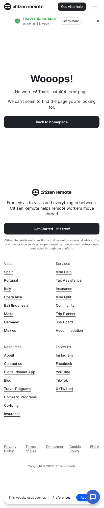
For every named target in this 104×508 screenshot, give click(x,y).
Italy (7, 288)
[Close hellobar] (98, 21)
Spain (8, 272)
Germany (11, 322)
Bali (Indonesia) (17, 305)
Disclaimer (54, 446)
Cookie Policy (75, 448)
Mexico (10, 330)
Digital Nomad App (19, 372)
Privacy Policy (10, 448)
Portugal (11, 280)
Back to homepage (52, 122)
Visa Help (64, 272)
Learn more (70, 21)
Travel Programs (17, 388)
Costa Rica (13, 297)
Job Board (64, 322)
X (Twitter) (64, 388)
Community (65, 305)
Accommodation (69, 330)
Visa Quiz (64, 297)
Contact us (13, 363)
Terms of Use (30, 448)
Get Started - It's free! (52, 229)
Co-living (11, 405)
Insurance (64, 288)
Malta (8, 313)
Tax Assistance (69, 280)
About (9, 355)
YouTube (63, 372)
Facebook (64, 363)
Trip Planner (65, 313)
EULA (94, 446)
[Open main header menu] (95, 7)
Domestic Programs (20, 397)
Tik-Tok (62, 380)
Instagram (64, 355)
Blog (7, 380)
